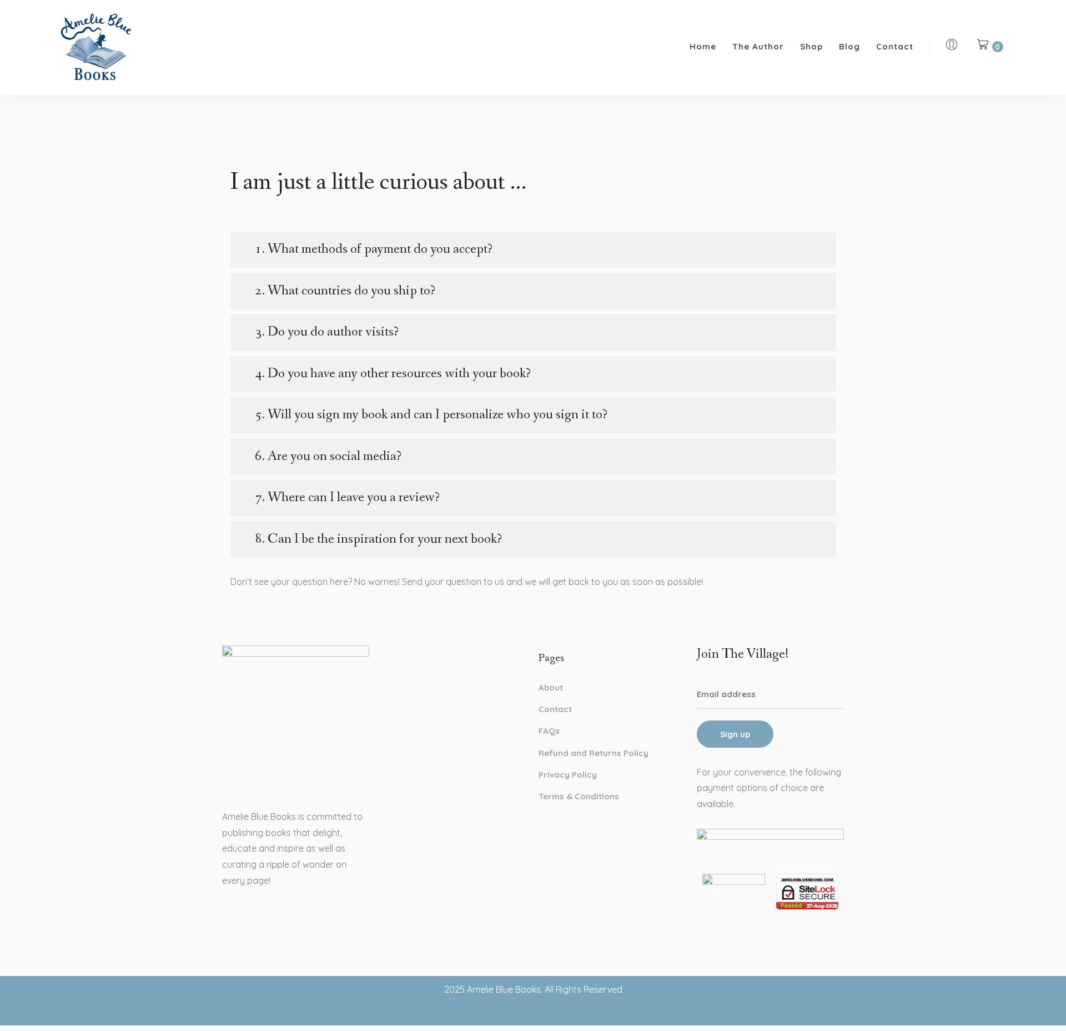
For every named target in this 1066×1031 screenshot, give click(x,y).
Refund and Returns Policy (593, 753)
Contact (894, 46)
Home (703, 46)
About (551, 687)
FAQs (549, 730)
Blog (849, 46)
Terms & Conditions (579, 796)
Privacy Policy (568, 774)
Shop (811, 46)
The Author (758, 46)
